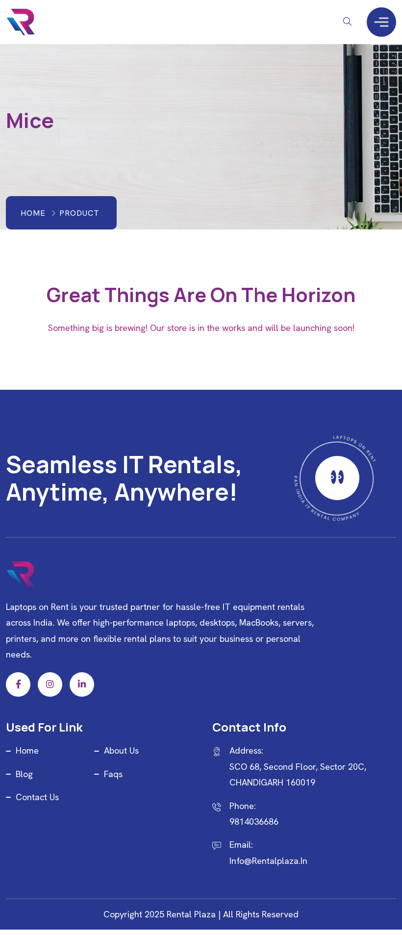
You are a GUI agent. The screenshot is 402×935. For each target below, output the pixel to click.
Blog (24, 774)
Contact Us (37, 797)
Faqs (113, 774)
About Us (121, 750)
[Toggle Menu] (381, 21)
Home (33, 213)
